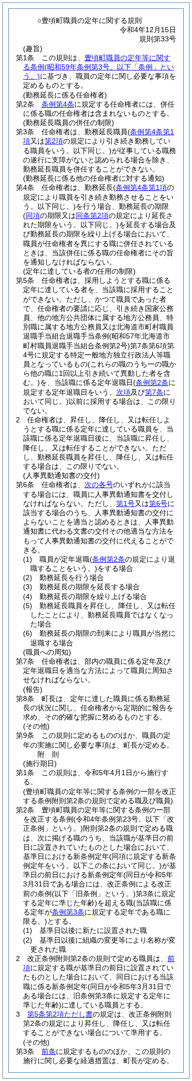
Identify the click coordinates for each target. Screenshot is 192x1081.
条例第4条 (57, 104)
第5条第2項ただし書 (60, 1014)
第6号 (158, 503)
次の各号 (98, 485)
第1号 (125, 503)
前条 (48, 1051)
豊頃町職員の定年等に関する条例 (98, 67)
